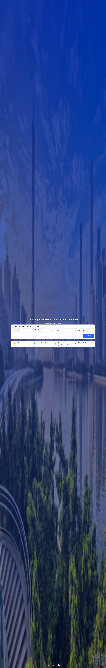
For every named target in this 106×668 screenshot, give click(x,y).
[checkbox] (37, 327)
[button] (94, 2)
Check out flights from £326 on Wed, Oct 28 (52, 323)
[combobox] (20, 330)
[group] (22, 330)
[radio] (15, 327)
